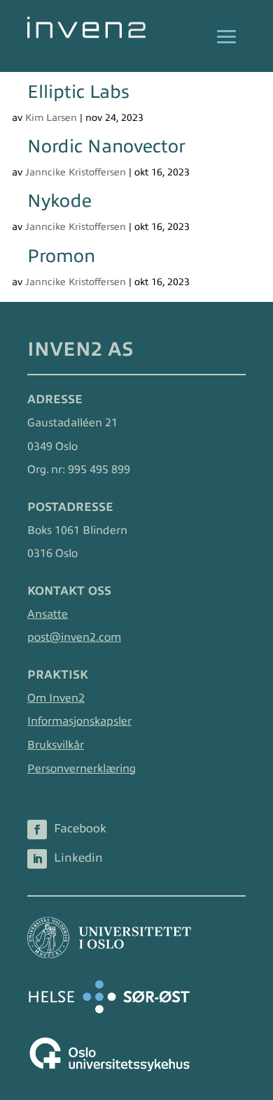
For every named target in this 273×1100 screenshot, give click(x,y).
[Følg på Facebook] (37, 829)
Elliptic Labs (78, 92)
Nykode (59, 201)
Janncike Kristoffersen (75, 172)
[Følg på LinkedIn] (37, 859)
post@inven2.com (74, 637)
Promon (61, 256)
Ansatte (47, 614)
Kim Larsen (51, 118)
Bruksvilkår (55, 745)
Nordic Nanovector (106, 146)
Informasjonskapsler (79, 721)
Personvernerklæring (81, 768)
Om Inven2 (56, 698)
